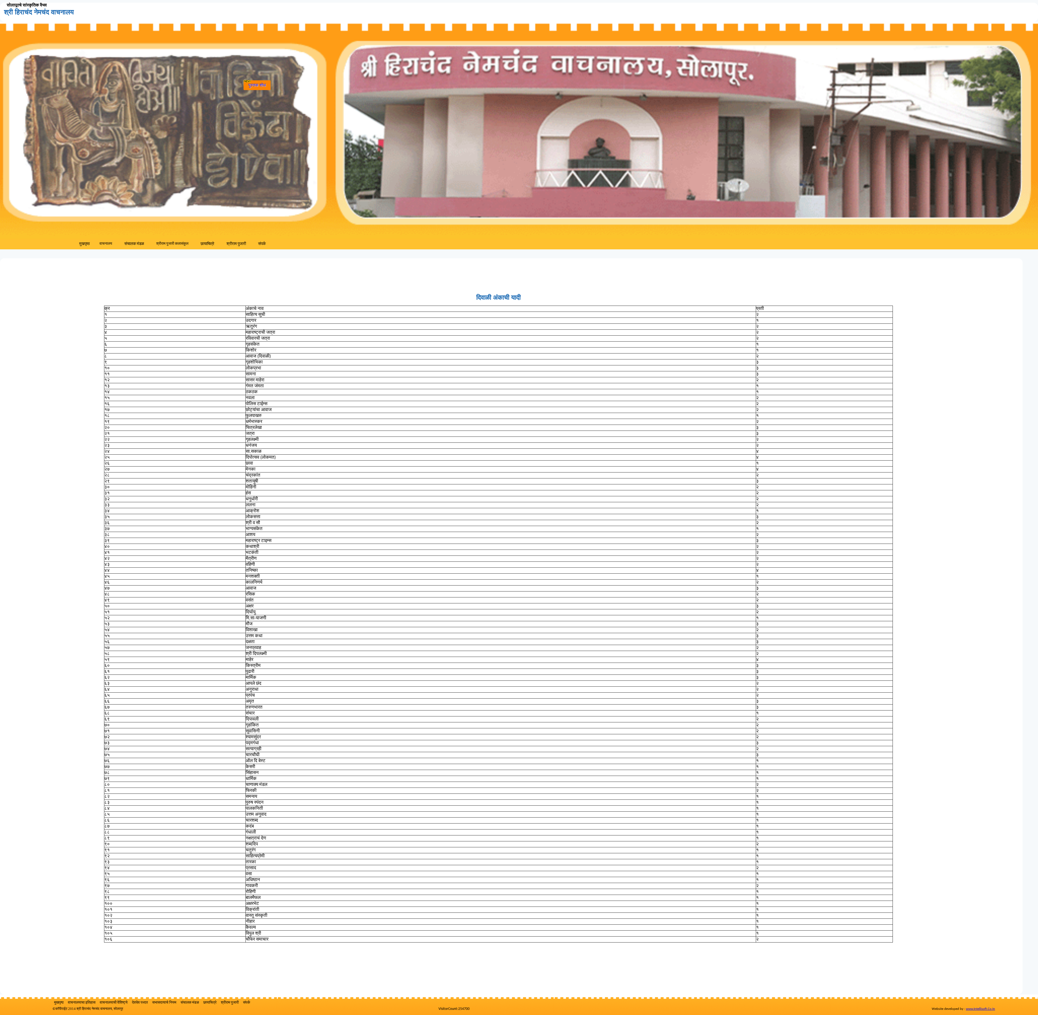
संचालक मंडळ (134, 244)
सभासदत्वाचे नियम (164, 1003)
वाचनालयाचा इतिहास (81, 1003)
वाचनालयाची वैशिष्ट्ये (114, 1003)
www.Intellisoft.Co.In (980, 1009)
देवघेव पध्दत (140, 1003)
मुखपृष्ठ (84, 244)
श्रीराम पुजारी (236, 244)
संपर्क (262, 244)
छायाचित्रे (207, 244)
